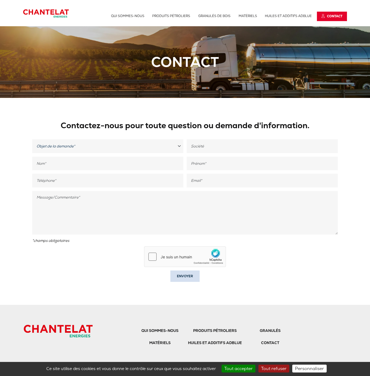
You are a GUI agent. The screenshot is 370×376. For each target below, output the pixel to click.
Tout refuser (274, 368)
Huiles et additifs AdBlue (288, 16)
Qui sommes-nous (127, 16)
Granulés (270, 330)
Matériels (248, 16)
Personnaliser (309, 368)
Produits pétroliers (171, 16)
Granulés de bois (214, 16)
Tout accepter (238, 368)
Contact (270, 342)
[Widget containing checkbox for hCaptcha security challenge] (185, 256)
